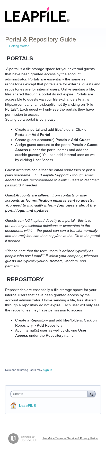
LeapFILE (27, 405)
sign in (47, 370)
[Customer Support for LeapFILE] (37, 14)
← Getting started (17, 46)
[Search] (91, 394)
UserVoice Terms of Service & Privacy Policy (70, 438)
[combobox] (50, 394)
